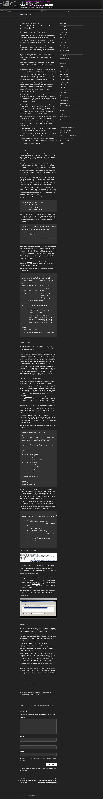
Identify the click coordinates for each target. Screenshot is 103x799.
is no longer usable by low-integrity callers (36, 645)
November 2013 (64, 61)
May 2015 (62, 45)
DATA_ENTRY (35, 410)
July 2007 (62, 84)
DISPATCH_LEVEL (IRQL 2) (48, 390)
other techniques (45, 57)
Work (61, 143)
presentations (50, 66)
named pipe (28, 397)
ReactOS (62, 119)
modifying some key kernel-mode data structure (40, 37)
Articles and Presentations (66, 127)
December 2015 (64, 40)
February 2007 (63, 97)
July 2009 (62, 66)
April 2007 (62, 92)
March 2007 (63, 95)
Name (22, 736)
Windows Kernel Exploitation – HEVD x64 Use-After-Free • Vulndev (39, 705)
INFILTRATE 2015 (42, 79)
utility (36, 584)
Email (22, 744)
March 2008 (63, 71)
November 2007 (64, 76)
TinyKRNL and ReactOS (65, 138)
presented (29, 262)
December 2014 (64, 50)
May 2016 (62, 37)
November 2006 (64, 105)
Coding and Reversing (28, 683)
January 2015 (63, 47)
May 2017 (62, 34)
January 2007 (63, 100)
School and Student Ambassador (67, 135)
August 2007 (63, 82)
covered (34, 66)
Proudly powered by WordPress (30, 795)
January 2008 (63, 74)
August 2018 (63, 29)
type (25, 180)
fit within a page (48, 164)
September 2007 (64, 79)
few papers (41, 66)
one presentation (46, 74)
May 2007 (62, 90)
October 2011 (63, 63)
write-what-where (30, 35)
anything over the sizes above (36, 179)
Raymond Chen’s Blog (65, 116)
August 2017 (63, 32)
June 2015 (62, 42)
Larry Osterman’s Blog (65, 114)
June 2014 (62, 55)
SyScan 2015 (32, 76)
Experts (22, 153)
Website (22, 751)
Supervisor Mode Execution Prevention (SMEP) (39, 54)
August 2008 (63, 69)
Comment (23, 717)
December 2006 (64, 103)
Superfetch (47, 580)
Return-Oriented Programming (32, 64)
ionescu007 (35, 23)
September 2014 (64, 53)
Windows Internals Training (26, 14)
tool (44, 582)
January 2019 (63, 26)
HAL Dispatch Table (48, 49)
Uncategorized (63, 140)
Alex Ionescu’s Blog (36, 4)
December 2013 (64, 58)
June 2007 (62, 87)
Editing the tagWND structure (32, 49)
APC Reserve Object (42, 354)
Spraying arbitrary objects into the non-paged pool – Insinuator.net (39, 699)
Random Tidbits (63, 132)
